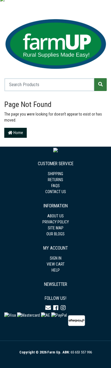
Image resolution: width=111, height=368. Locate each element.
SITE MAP (55, 228)
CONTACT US (55, 191)
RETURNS (55, 179)
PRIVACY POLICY (55, 222)
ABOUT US (55, 216)
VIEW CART (56, 264)
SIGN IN (55, 258)
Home (18, 132)
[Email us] (48, 307)
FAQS (55, 185)
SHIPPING (55, 173)
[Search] (100, 84)
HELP (56, 270)
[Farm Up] (55, 43)
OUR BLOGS (55, 234)
